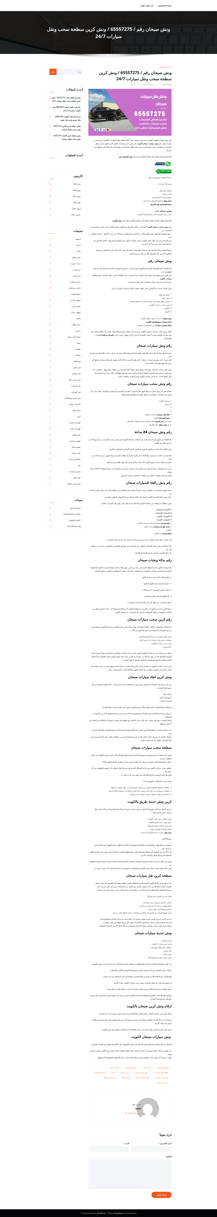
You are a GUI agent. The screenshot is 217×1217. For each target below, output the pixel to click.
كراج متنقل (167, 201)
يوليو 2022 (77, 190)
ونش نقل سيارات (162, 1082)
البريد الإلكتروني (165, 1143)
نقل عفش (77, 477)
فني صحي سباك (74, 379)
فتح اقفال (77, 361)
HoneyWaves (118, 1213)
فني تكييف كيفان (146, 5)
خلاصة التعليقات (74, 520)
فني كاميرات (76, 386)
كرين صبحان (124, 1072)
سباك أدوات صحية (74, 337)
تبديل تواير (168, 832)
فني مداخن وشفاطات (72, 398)
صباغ (79, 343)
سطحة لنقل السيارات (161, 1072)
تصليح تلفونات (75, 294)
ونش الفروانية (164, 418)
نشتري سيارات (75, 471)
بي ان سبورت (75, 263)
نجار (79, 465)
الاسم (126, 1143)
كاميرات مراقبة (108, 335)
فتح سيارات (165, 523)
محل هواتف (76, 435)
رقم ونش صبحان (131, 1067)
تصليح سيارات (75, 300)
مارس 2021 (76, 214)
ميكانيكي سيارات (74, 459)
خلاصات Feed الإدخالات (72, 514)
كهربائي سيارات (75, 422)
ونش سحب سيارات (161, 1077)
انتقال (53, 72)
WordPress (101, 1213)
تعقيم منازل (76, 306)
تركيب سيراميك (75, 288)
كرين (79, 416)
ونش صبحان (126, 1077)
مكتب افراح (76, 453)
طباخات (78, 349)
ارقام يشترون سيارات (163, 325)
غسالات (78, 355)
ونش (112, 1072)
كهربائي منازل (75, 428)
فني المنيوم (159, 421)
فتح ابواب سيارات (163, 414)
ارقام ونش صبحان (163, 1067)
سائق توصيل (167, 533)
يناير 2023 (77, 184)
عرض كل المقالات (134, 1113)
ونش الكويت (117, 220)
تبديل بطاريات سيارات (161, 526)
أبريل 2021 (76, 208)
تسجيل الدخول (75, 508)
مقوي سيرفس (75, 441)
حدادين (78, 330)
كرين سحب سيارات (141, 1072)
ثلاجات (78, 318)
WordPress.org (74, 526)
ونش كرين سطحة (166, 67)
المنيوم (78, 239)
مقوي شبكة (76, 447)
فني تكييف (77, 367)
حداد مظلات (76, 324)
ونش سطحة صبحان (142, 1077)
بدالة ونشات (147, 1067)
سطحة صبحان (114, 1067)
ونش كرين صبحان (110, 1077)
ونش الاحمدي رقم (125, 156)
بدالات (78, 251)
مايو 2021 (77, 202)
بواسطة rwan (167, 84)
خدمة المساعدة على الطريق (161, 204)
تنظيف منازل (76, 312)
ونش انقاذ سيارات (99, 1072)
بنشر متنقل (167, 318)
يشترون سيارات (166, 211)
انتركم (78, 245)
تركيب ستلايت (75, 282)
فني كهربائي (76, 392)
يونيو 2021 (77, 196)
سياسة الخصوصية (165, 5)
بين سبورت (76, 269)
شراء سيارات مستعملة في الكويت (159, 322)
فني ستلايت (76, 373)
